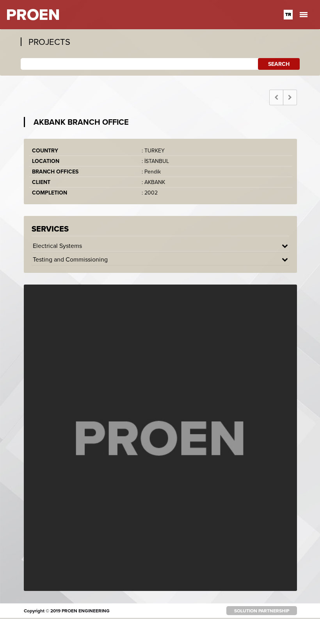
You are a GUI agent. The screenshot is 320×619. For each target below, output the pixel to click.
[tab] (160, 245)
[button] (160, 245)
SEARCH (279, 64)
